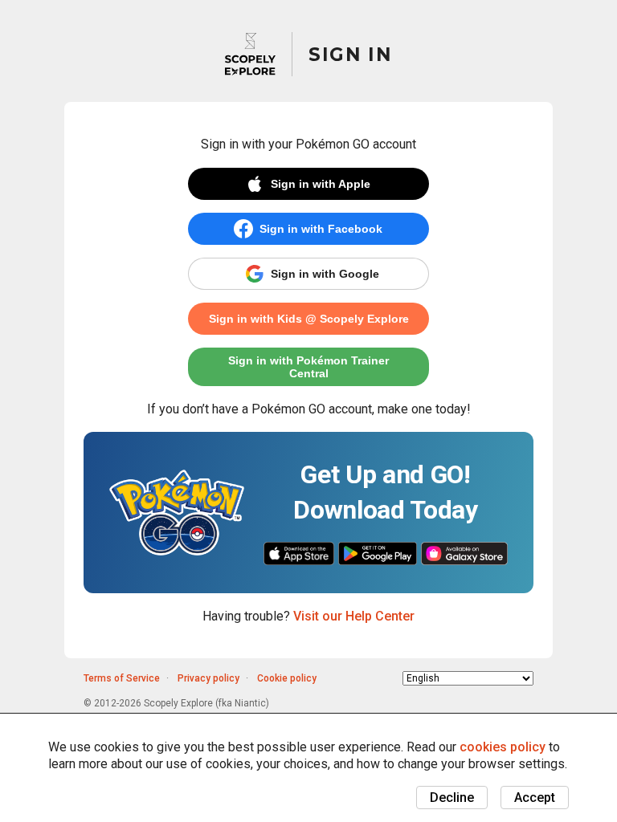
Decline (452, 797)
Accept (534, 797)
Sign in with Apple (320, 183)
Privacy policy (208, 678)
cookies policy (502, 747)
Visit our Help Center (354, 616)
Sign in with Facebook (320, 228)
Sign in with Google (325, 273)
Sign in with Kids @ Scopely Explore (309, 318)
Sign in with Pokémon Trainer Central (308, 367)
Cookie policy (287, 678)
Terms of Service (122, 678)
